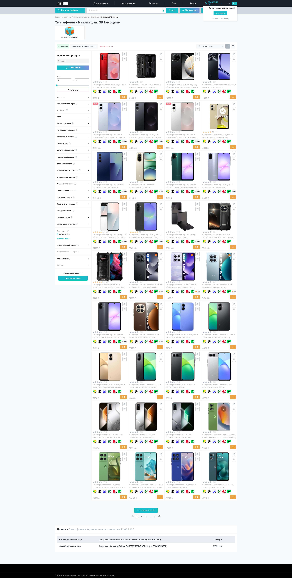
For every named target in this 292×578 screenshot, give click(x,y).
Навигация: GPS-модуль (109, 17)
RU (234, 3)
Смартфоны (95, 17)
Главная (57, 17)
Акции (193, 3)
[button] (73, 68)
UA (228, 3)
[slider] (56, 85)
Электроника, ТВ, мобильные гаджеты (75, 17)
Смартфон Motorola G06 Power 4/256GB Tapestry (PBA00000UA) (130, 539)
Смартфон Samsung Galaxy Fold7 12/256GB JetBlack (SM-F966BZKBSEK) (133, 546)
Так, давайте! (220, 13)
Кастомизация (128, 3)
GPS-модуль (64, 234)
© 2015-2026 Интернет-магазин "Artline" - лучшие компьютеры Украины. (85, 575)
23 (155, 516)
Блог (174, 3)
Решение (153, 3)
